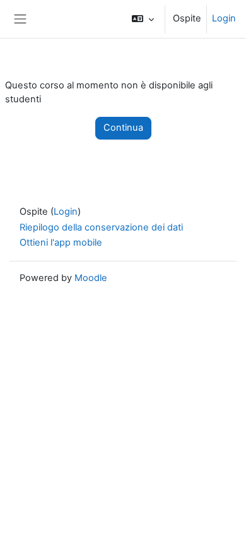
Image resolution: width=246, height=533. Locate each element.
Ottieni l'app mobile (61, 242)
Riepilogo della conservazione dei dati (101, 227)
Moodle (90, 278)
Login (224, 18)
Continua (123, 127)
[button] (143, 19)
